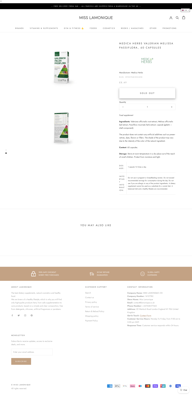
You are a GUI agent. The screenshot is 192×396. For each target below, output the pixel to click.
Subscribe (21, 361)
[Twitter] (19, 315)
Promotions (170, 28)
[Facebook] (12, 315)
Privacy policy (91, 302)
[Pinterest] (32, 315)
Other (153, 28)
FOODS (93, 28)
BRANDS (19, 28)
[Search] (177, 17)
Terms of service (92, 306)
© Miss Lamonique (21, 385)
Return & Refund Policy (94, 311)
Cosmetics (109, 28)
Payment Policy (91, 320)
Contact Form (145, 315)
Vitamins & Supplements (44, 28)
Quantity (122, 102)
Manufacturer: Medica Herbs (131, 72)
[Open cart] (183, 17)
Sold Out (147, 93)
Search (88, 292)
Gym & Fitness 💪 (74, 28)
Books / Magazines (132, 28)
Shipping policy (91, 316)
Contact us (89, 297)
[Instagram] (25, 315)
